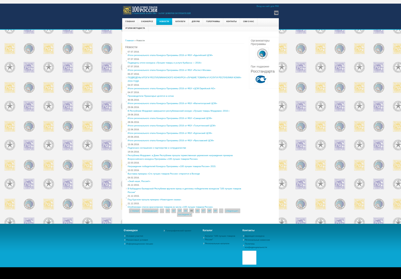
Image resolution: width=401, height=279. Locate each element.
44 (185, 211)
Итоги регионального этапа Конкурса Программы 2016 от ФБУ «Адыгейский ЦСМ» (170, 55)
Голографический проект (178, 230)
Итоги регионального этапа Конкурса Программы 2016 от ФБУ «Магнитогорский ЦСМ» (172, 103)
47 (203, 211)
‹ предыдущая (150, 211)
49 (215, 211)
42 (173, 211)
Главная (130, 21)
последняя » (184, 214)
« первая (134, 211)
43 (179, 211)
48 (209, 211)
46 (197, 211)
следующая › (232, 211)
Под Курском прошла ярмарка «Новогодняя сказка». (155, 199)
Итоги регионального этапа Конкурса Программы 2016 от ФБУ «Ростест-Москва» (169, 70)
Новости (164, 21)
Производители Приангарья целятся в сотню (151, 96)
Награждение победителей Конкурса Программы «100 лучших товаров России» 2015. (172, 166)
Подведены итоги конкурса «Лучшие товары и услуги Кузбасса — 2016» (165, 62)
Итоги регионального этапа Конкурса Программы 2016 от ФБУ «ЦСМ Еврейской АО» (171, 88)
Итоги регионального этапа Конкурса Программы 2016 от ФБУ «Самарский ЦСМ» (170, 118)
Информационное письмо (139, 243)
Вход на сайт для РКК (268, 6)
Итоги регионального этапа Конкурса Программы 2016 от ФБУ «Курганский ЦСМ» (170, 133)
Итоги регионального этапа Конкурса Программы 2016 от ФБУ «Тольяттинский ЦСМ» (172, 125)
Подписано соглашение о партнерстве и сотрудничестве (157, 148)
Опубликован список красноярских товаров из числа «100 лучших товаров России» (170, 207)
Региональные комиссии (257, 240)
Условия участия (134, 236)
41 (168, 211)
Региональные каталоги (217, 243)
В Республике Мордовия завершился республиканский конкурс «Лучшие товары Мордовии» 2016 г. (179, 111)
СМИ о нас (248, 21)
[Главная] (157, 14)
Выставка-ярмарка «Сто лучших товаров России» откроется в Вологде (164, 173)
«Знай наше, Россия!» (139, 181)
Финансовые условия (137, 240)
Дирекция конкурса (254, 236)
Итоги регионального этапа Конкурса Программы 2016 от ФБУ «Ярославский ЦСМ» (171, 140)
